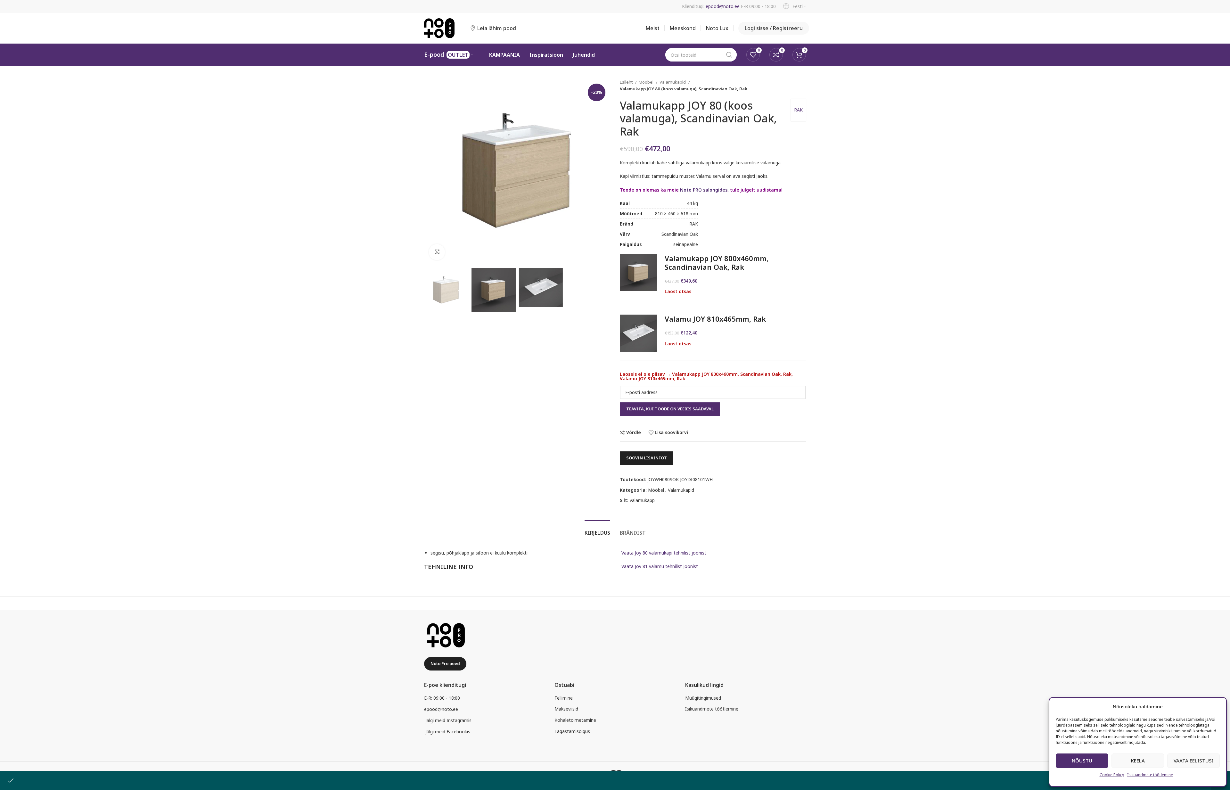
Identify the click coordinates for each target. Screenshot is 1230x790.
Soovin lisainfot (646, 458)
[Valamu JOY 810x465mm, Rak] (638, 333)
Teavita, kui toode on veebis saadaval (670, 409)
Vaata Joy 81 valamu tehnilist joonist (659, 566)
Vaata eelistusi (1194, 760)
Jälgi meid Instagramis (448, 720)
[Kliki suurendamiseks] (437, 252)
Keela (1138, 760)
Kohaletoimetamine (575, 720)
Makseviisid (566, 709)
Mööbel (646, 82)
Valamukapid (673, 82)
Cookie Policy (1112, 775)
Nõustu (1082, 760)
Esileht (627, 82)
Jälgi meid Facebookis (447, 731)
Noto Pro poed (445, 663)
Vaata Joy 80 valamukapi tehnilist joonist (663, 553)
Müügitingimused (703, 698)
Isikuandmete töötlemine (1150, 775)
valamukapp (642, 500)
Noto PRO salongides (703, 190)
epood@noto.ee (723, 6)
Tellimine (563, 698)
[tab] (597, 529)
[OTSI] (729, 55)
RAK (798, 110)
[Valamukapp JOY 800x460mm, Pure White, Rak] (638, 272)
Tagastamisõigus (572, 731)
